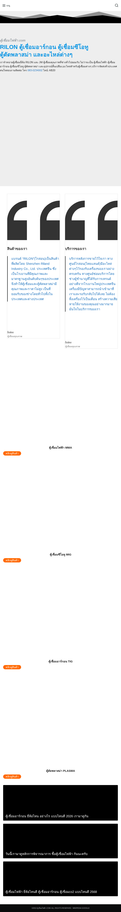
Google (85, 908)
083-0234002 (35, 70)
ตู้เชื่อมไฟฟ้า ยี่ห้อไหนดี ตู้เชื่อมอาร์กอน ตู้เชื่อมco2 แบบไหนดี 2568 (51, 892)
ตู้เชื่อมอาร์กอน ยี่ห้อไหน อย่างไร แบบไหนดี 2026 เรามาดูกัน (47, 816)
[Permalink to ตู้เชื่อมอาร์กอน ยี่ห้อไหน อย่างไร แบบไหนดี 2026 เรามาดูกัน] (26, 803)
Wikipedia (77, 908)
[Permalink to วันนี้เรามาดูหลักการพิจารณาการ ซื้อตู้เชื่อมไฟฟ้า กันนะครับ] (26, 841)
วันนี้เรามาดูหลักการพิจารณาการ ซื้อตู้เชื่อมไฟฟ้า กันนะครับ (47, 854)
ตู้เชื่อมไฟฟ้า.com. (44, 908)
